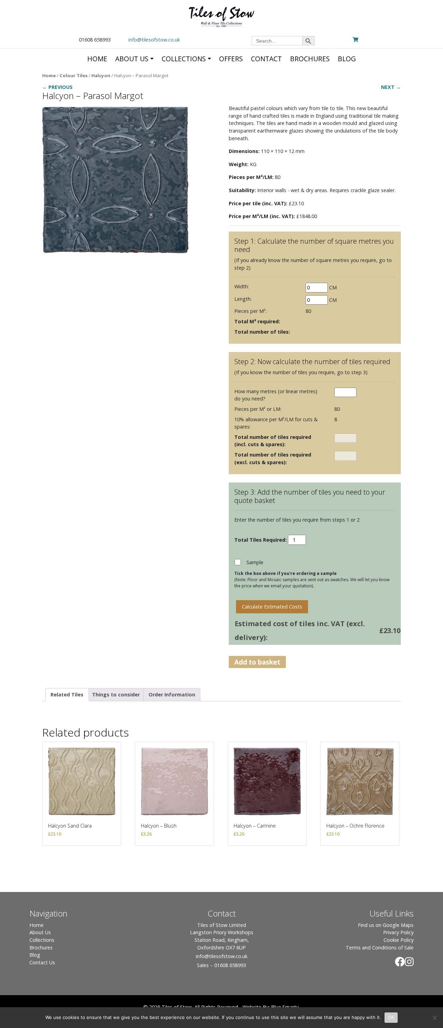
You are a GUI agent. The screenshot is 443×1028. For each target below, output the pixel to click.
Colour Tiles (74, 75)
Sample (254, 562)
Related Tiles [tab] (67, 694)
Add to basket (257, 662)
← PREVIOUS (57, 87)
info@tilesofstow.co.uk (154, 39)
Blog (34, 955)
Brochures (41, 947)
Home (49, 75)
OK (391, 1017)
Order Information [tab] (171, 694)
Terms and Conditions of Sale (380, 947)
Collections (41, 940)
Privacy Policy (398, 932)
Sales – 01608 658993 (221, 965)
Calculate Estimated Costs (272, 606)
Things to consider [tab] (116, 694)
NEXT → (391, 87)
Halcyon (100, 75)
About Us (40, 932)
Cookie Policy (398, 940)
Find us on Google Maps (386, 925)
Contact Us (42, 962)
